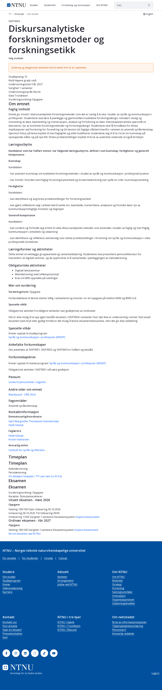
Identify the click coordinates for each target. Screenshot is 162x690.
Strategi (117, 584)
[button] (10, 14)
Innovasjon (118, 596)
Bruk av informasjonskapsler (129, 622)
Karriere (7, 592)
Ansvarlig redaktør (123, 633)
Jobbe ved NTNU (67, 584)
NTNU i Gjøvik (65, 622)
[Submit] (149, 5)
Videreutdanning (12, 588)
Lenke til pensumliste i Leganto (27, 382)
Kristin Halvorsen (19, 439)
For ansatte (9, 558)
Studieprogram (12, 580)
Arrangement (65, 580)
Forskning (118, 588)
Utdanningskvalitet (123, 603)
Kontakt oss (10, 622)
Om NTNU (118, 577)
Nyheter (62, 577)
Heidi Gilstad (16, 425)
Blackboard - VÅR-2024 (22, 394)
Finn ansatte (10, 626)
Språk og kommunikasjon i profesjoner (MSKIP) (37, 337)
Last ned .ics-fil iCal (51, 476)
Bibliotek (117, 580)
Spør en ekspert (12, 630)
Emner (6, 584)
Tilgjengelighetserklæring (127, 626)
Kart (5, 637)
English (149, 13)
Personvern (119, 630)
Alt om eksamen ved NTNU (25, 533)
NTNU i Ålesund (67, 630)
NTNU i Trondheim (68, 626)
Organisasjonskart (123, 599)
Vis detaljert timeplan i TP (24, 476)
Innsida (48, 558)
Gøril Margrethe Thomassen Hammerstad (34, 421)
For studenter (30, 558)
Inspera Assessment (87, 517)
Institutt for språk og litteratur (27, 450)
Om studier (9, 577)
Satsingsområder (122, 592)
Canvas (63, 558)
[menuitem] (34, 5)
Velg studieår (16, 58)
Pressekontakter (12, 633)
